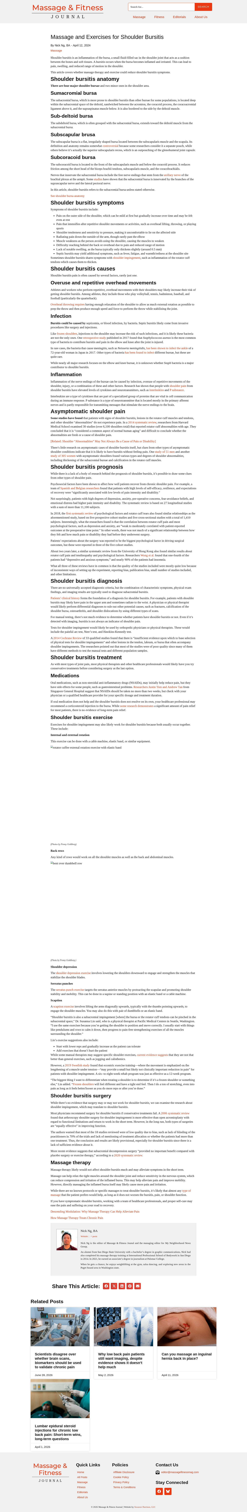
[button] (106, 1286)
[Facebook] (159, 1491)
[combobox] (161, 7)
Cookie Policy (121, 1477)
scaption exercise (63, 1006)
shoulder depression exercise (73, 973)
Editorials (179, 17)
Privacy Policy (121, 1482)
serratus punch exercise (70, 989)
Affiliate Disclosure (123, 1472)
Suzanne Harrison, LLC (145, 1507)
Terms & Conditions (124, 1487)
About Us (201, 17)
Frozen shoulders (83, 1084)
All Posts (82, 1477)
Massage (139, 17)
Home (80, 1472)
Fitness (159, 17)
